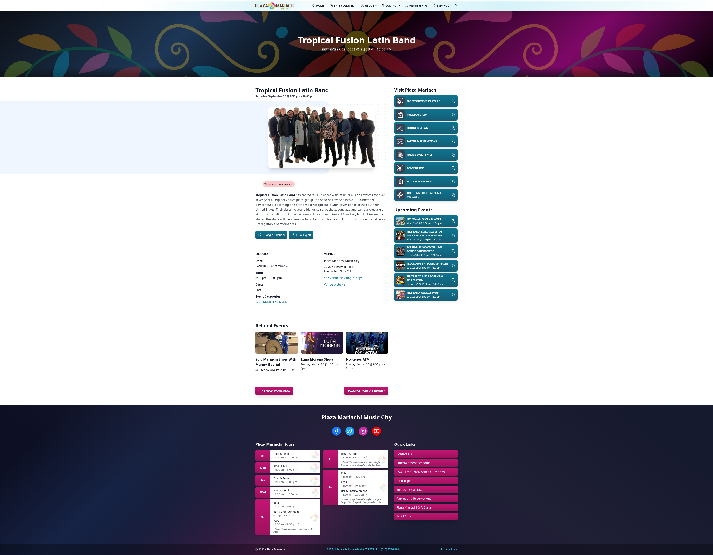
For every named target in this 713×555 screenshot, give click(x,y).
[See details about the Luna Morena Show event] (322, 343)
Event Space (404, 516)
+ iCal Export (303, 235)
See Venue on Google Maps (343, 278)
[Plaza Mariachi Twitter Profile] (349, 431)
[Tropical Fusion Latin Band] (321, 137)
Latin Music (263, 302)
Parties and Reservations (413, 498)
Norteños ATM (358, 359)
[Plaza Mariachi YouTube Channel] (376, 431)
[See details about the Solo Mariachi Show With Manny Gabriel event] (276, 343)
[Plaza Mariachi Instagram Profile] (363, 431)
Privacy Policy (449, 549)
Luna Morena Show (317, 359)
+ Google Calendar (273, 235)
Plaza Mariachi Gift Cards (414, 507)
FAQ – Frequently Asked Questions (420, 472)
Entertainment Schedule (413, 463)
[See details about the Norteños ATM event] (367, 343)
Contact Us (404, 454)
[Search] (456, 5)
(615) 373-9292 (390, 549)
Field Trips (403, 481)
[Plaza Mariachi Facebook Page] (336, 431)
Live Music (280, 302)
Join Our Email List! (409, 490)
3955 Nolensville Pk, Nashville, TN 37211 (352, 549)
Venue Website (334, 285)
